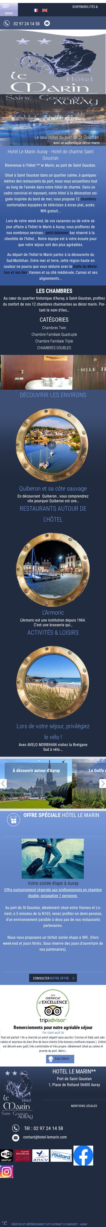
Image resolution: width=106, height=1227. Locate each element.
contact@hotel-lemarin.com (45, 1137)
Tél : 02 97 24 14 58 (43, 1128)
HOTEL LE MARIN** (74, 1071)
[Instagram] (7, 1171)
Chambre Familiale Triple (54, 341)
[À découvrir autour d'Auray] (36, 792)
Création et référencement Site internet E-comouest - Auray (49, 1224)
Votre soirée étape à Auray (53, 883)
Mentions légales (84, 1106)
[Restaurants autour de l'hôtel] (53, 569)
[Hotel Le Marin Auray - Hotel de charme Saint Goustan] (53, 70)
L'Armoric (53, 612)
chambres (88, 199)
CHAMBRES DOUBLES (54, 348)
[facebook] (83, 1155)
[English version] (44, 10)
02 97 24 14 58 (27, 23)
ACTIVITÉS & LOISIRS (53, 632)
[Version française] (35, 10)
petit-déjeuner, (57, 232)
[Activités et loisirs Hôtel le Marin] (53, 683)
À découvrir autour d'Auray (36, 770)
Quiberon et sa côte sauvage (53, 488)
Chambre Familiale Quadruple (54, 334)
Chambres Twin (54, 327)
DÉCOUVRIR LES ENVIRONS (53, 395)
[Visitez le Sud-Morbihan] (53, 445)
